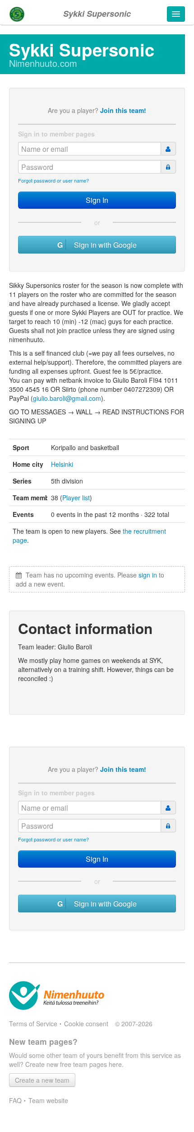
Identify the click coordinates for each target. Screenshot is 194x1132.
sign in (148, 574)
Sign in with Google (103, 245)
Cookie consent (86, 1023)
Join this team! (123, 110)
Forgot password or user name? (53, 180)
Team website (48, 1100)
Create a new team (42, 1080)
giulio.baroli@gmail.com (67, 398)
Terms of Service (33, 1023)
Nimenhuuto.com (43, 63)
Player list (76, 497)
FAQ (15, 1100)
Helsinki (62, 464)
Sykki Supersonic (97, 13)
